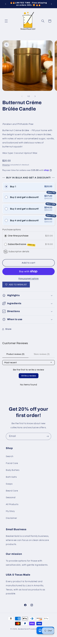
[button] (6, 21)
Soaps (9, 484)
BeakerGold (23, 629)
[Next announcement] (51, 4)
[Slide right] (35, 96)
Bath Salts (11, 477)
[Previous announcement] (5, 4)
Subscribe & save (21, 244)
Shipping (6, 165)
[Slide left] (22, 96)
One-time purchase (18, 236)
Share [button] (8, 329)
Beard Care (12, 491)
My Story (10, 511)
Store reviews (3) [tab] (42, 354)
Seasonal (10, 497)
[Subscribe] (47, 436)
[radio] (5, 236)
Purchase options (11, 229)
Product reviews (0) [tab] (15, 354)
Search (9, 456)
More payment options (28, 279)
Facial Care (12, 463)
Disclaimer (11, 518)
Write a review (28, 376)
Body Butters (12, 470)
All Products (12, 504)
